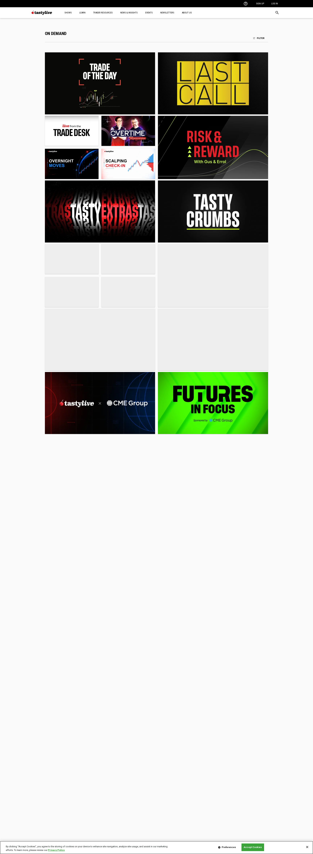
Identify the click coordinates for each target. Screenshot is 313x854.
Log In (274, 3)
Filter (260, 38)
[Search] (277, 12)
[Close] (307, 847)
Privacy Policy (56, 850)
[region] (156, 847)
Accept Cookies (253, 847)
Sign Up (260, 3)
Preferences (229, 847)
